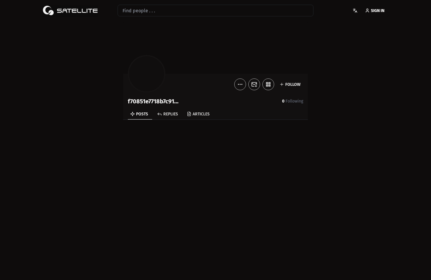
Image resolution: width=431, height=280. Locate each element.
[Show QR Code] (268, 84)
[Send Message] (254, 84)
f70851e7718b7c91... (153, 101)
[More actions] (240, 84)
